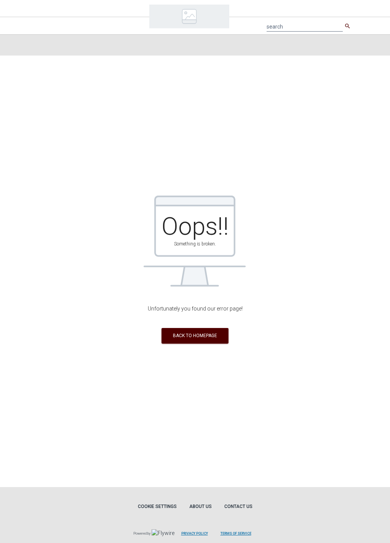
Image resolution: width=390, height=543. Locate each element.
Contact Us (238, 506)
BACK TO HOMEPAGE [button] (195, 335)
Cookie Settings (157, 506)
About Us (200, 506)
